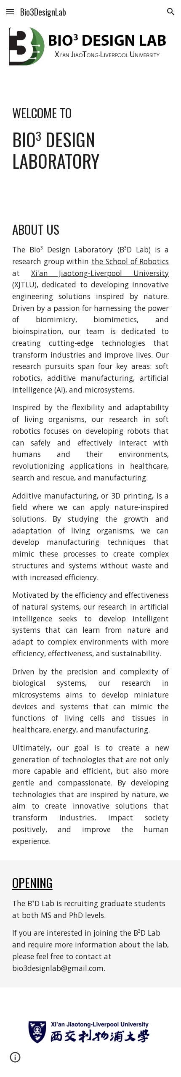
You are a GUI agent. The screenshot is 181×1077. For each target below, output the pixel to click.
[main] (91, 134)
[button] (10, 11)
